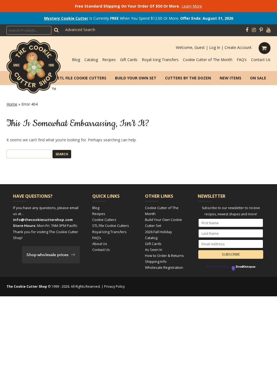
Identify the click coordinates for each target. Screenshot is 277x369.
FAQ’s (242, 59)
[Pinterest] (261, 30)
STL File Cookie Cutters (81, 77)
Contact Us (261, 59)
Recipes (109, 59)
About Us (99, 243)
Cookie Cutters (104, 219)
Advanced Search (80, 29)
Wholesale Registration (164, 267)
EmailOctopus (245, 267)
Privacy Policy (114, 286)
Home (11, 104)
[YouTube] (268, 30)
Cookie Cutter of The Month (207, 59)
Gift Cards (128, 59)
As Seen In (153, 249)
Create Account (238, 47)
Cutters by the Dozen (188, 77)
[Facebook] (247, 30)
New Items (230, 77)
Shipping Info (156, 261)
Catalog (91, 59)
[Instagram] (254, 30)
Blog (76, 59)
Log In (214, 47)
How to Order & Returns (164, 255)
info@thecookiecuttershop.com (43, 219)
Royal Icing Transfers (160, 59)
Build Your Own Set (135, 77)
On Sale (258, 77)
